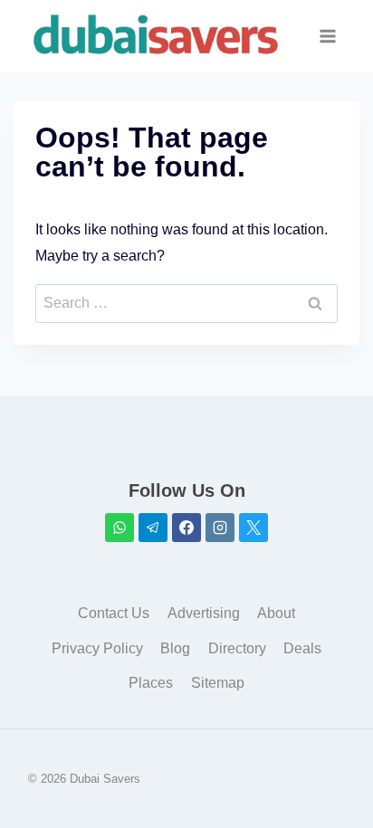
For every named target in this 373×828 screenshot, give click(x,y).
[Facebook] (186, 527)
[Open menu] (328, 36)
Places (151, 682)
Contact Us (113, 613)
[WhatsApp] (119, 527)
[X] (253, 527)
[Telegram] (153, 527)
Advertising (203, 613)
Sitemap (217, 682)
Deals (302, 648)
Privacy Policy (97, 648)
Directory (237, 648)
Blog (175, 648)
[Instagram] (220, 527)
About (276, 613)
